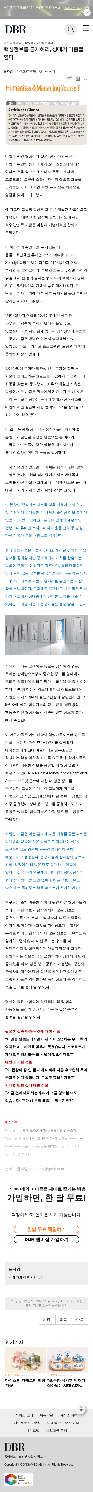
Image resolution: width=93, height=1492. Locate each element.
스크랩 (85, 78)
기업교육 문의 (56, 1430)
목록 (63, 1320)
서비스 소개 (24, 1415)
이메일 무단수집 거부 (63, 1423)
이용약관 (46, 1415)
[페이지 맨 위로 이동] (81, 1410)
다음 (80, 1320)
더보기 (70, 78)
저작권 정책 (69, 1415)
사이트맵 (32, 1430)
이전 (46, 1320)
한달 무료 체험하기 (46, 1229)
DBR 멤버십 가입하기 (47, 1239)
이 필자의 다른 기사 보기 (26, 1277)
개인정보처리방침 (27, 1423)
